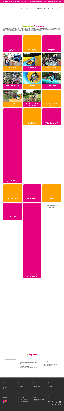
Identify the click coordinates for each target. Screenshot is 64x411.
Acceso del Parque (37, 386)
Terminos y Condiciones (23, 399)
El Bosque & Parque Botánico (24, 388)
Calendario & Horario (37, 388)
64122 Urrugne (7, 390)
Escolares (36, 395)
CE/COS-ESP (36, 397)
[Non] (62, 1)
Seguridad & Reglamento (23, 397)
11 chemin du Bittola (7, 389)
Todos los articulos (52, 395)
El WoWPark (21, 386)
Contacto (21, 403)
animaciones (51, 397)
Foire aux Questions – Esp (23, 401)
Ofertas (50, 386)
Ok (59, 1)
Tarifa (50, 388)
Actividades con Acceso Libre (24, 389)
